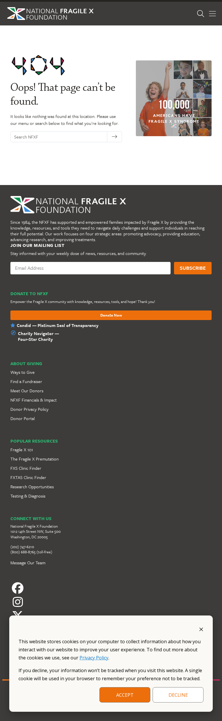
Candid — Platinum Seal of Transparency (58, 325)
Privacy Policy (93, 658)
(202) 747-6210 (22, 546)
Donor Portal (22, 418)
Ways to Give (22, 372)
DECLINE (178, 695)
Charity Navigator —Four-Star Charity (38, 336)
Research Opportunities (32, 486)
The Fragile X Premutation (34, 459)
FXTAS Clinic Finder (28, 477)
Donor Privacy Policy (29, 409)
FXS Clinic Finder (25, 468)
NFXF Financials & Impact (33, 400)
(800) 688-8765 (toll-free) (31, 551)
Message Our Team (27, 562)
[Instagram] (111, 602)
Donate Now (111, 315)
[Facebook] (111, 588)
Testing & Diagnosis (27, 496)
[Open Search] (200, 14)
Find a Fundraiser (26, 381)
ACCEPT (125, 695)
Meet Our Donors (26, 390)
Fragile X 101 (21, 449)
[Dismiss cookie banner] (201, 629)
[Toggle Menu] (212, 13)
